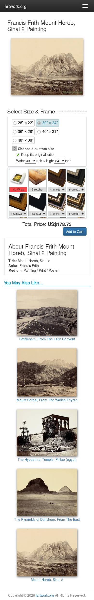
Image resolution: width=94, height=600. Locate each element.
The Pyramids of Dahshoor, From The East (47, 519)
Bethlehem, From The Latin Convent (47, 338)
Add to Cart (74, 231)
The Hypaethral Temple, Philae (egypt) (47, 459)
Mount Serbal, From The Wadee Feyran (47, 399)
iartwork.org (15, 6)
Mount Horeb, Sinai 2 (47, 579)
